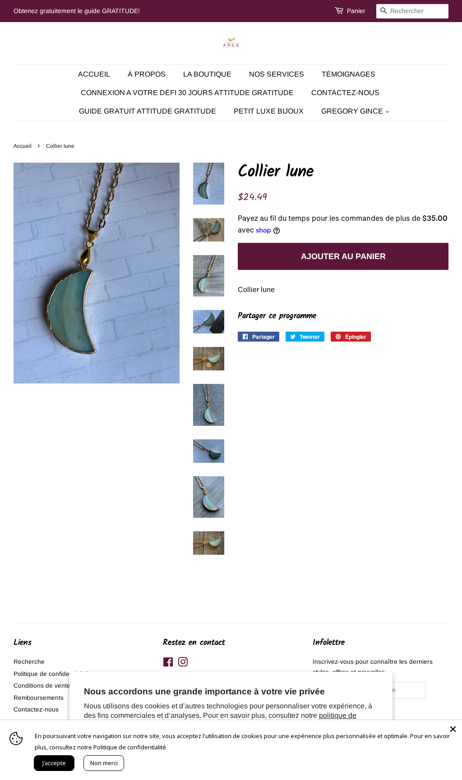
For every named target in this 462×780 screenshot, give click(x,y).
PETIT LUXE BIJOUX (269, 111)
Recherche (29, 661)
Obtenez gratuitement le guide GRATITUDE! (77, 10)
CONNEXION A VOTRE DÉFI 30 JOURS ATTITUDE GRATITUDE (187, 92)
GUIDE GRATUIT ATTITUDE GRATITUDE (147, 111)
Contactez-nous (36, 709)
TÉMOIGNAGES (348, 74)
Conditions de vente (42, 685)
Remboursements (39, 697)
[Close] (452, 729)
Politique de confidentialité (51, 674)
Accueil (94, 74)
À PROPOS (147, 74)
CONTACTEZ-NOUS (345, 92)
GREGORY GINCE (353, 111)
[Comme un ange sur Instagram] (183, 664)
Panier (356, 10)
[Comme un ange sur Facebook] (168, 664)
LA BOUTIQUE (207, 74)
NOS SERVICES (276, 74)
